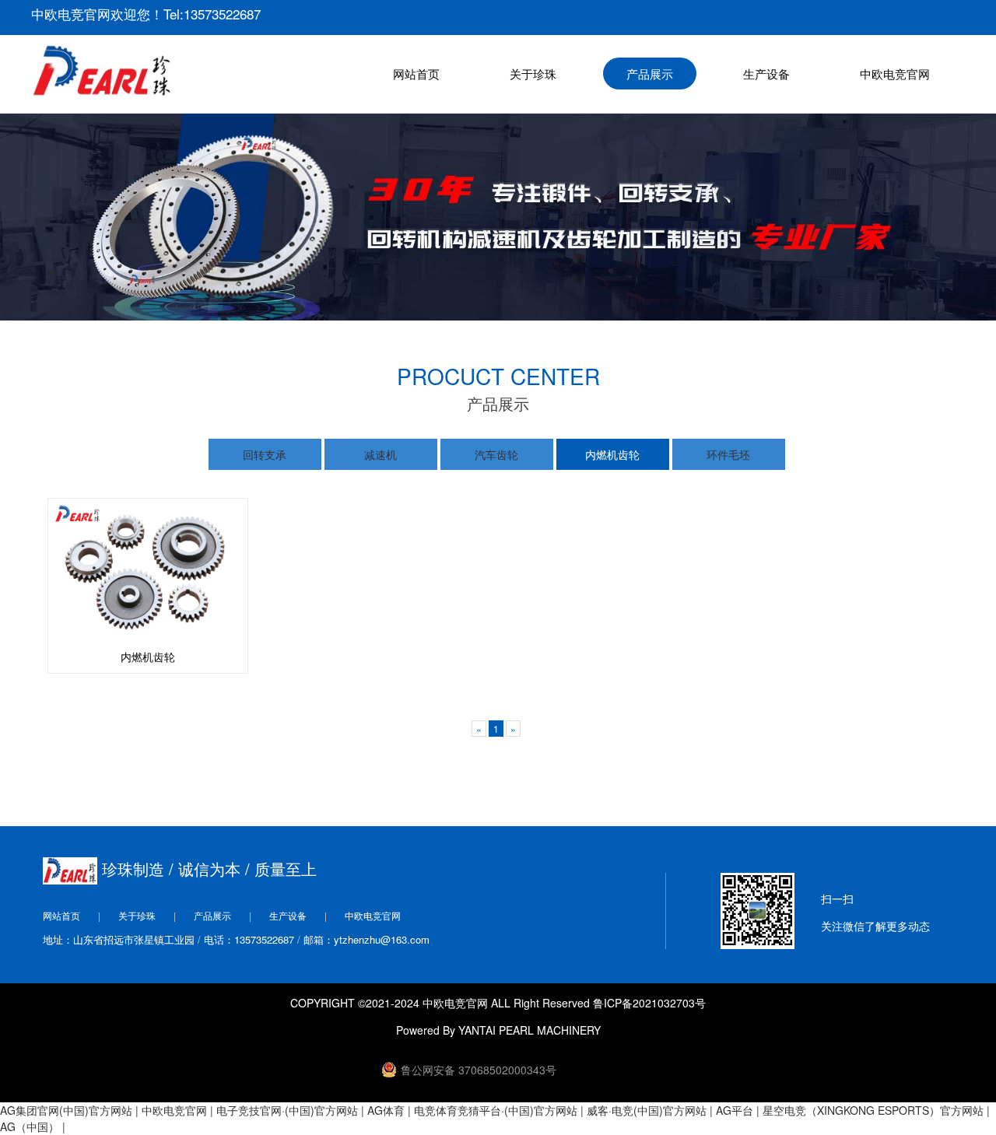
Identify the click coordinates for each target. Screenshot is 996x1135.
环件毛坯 (728, 454)
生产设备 (766, 73)
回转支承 (264, 454)
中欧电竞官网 (895, 73)
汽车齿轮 (496, 454)
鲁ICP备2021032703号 (649, 1003)
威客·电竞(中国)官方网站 (647, 1110)
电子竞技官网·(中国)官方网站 (287, 1110)
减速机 (380, 454)
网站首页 (416, 73)
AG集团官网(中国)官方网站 (66, 1110)
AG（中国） (29, 1126)
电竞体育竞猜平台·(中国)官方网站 (495, 1110)
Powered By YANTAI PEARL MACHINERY (498, 1030)
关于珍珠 (533, 73)
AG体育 (386, 1110)
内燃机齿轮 (612, 454)
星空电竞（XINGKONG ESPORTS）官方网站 (873, 1110)
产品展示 (649, 73)
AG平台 (734, 1110)
